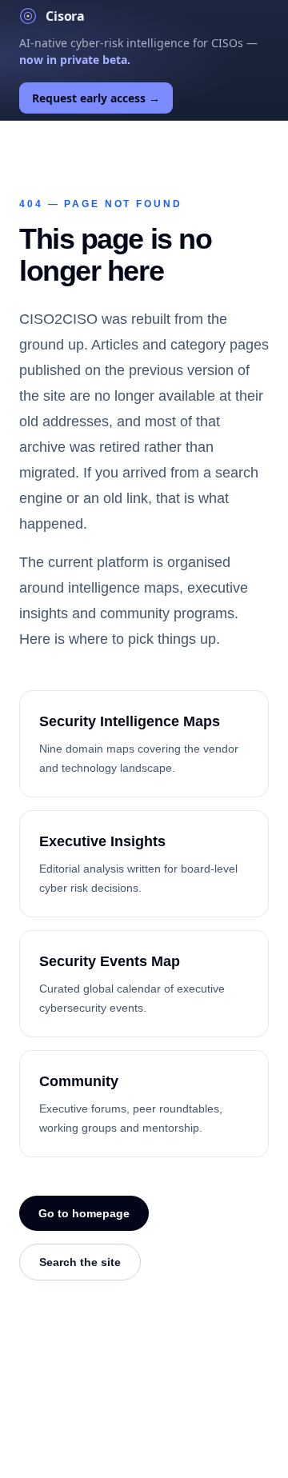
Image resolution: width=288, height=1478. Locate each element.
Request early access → (96, 98)
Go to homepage (84, 1213)
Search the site (80, 1262)
